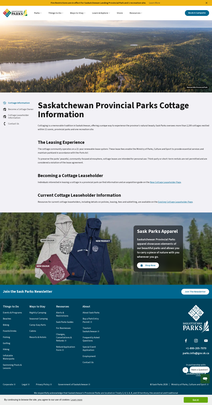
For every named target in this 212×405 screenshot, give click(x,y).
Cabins (32, 331)
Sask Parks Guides (64, 322)
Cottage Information (19, 103)
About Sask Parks (91, 312)
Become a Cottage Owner (20, 109)
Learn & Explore (100, 13)
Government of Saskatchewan (73, 384)
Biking (6, 325)
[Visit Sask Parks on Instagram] (196, 341)
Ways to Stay (77, 13)
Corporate (8, 384)
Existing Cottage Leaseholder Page (175, 202)
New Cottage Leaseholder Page (165, 182)
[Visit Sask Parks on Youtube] (206, 341)
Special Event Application (89, 348)
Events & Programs (12, 312)
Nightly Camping (37, 312)
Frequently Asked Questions (91, 339)
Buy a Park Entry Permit (91, 320)
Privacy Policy (42, 384)
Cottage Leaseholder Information (18, 116)
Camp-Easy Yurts (37, 325)
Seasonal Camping (38, 318)
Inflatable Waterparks (8, 357)
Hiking (6, 349)
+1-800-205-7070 (196, 348)
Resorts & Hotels (37, 337)
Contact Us (13, 123)
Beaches (7, 318)
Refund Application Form (65, 348)
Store (120, 13)
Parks (37, 13)
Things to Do (54, 13)
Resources (135, 13)
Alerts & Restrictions (62, 314)
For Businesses (63, 328)
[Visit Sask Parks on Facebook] (186, 341)
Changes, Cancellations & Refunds (64, 337)
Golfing (6, 343)
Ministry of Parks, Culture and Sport (188, 384)
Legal (24, 384)
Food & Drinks (9, 331)
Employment (89, 356)
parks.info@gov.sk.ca (196, 353)
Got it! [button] (196, 400)
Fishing (6, 337)
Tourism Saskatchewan (90, 330)
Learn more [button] (76, 399)
